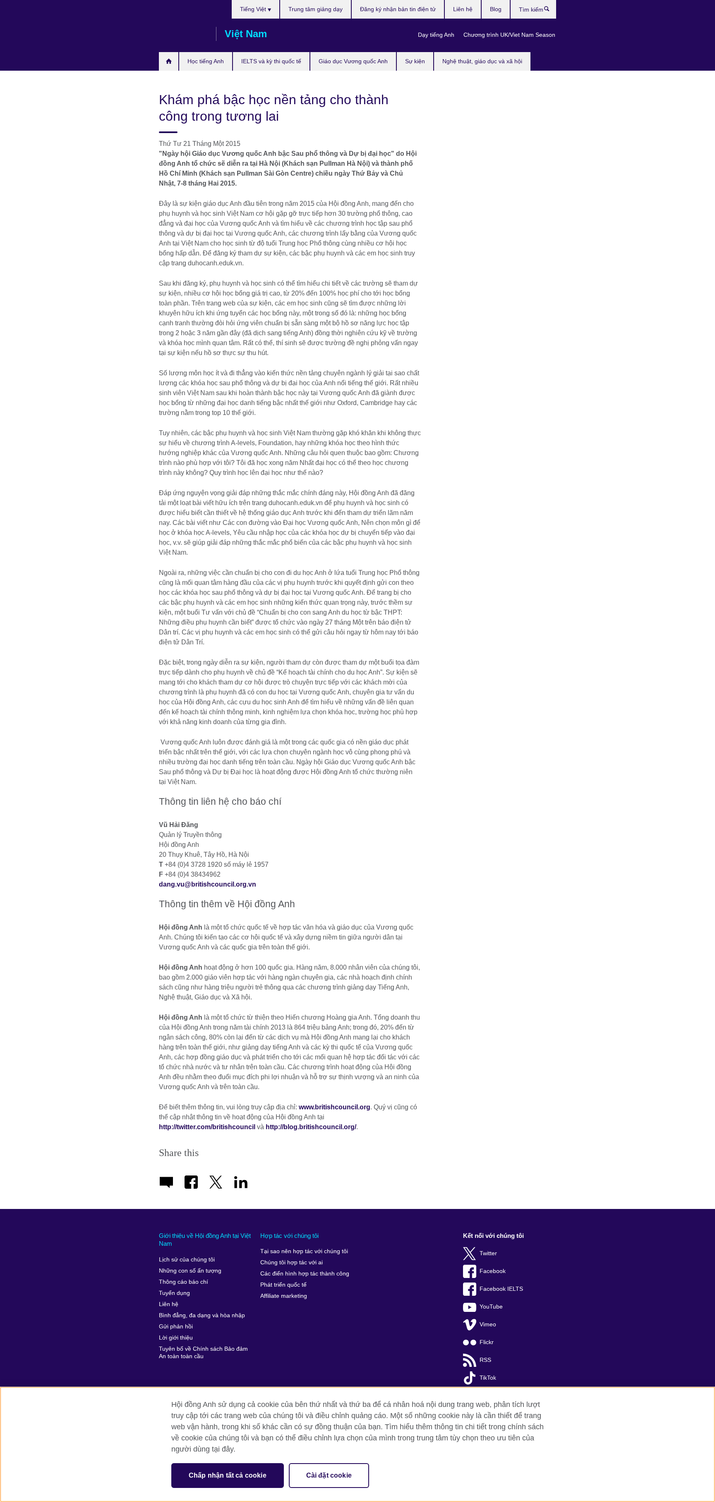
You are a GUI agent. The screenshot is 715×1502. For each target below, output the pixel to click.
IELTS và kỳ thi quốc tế (271, 61)
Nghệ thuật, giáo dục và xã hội (482, 61)
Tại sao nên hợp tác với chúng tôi (304, 1251)
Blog (495, 9)
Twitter (488, 1253)
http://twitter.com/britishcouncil (207, 1126)
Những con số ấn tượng (190, 1271)
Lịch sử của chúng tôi (187, 1259)
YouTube (491, 1307)
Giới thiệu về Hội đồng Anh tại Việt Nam (205, 1239)
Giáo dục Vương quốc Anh (353, 61)
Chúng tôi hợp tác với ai (291, 1262)
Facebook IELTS (501, 1289)
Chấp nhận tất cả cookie (227, 1475)
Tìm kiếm (551, 11)
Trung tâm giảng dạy (315, 9)
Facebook (493, 1271)
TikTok (488, 1378)
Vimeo (488, 1324)
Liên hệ (463, 9)
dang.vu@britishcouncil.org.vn (207, 884)
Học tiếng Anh (205, 61)
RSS (485, 1360)
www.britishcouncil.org (334, 1107)
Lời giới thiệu (176, 1338)
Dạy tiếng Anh (436, 34)
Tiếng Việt (254, 9)
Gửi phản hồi (176, 1326)
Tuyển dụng (174, 1293)
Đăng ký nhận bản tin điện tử (398, 9)
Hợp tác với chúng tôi (289, 1235)
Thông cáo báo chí (183, 1282)
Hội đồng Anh (183, 34)
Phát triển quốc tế (283, 1285)
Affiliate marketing (283, 1296)
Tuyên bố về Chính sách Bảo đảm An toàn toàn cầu (203, 1352)
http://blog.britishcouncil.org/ (311, 1126)
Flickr (487, 1342)
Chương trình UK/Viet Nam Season (509, 34)
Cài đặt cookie (329, 1475)
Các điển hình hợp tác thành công (304, 1274)
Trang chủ (168, 61)
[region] (357, 1444)
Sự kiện (415, 61)
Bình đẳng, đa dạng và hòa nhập (202, 1315)
